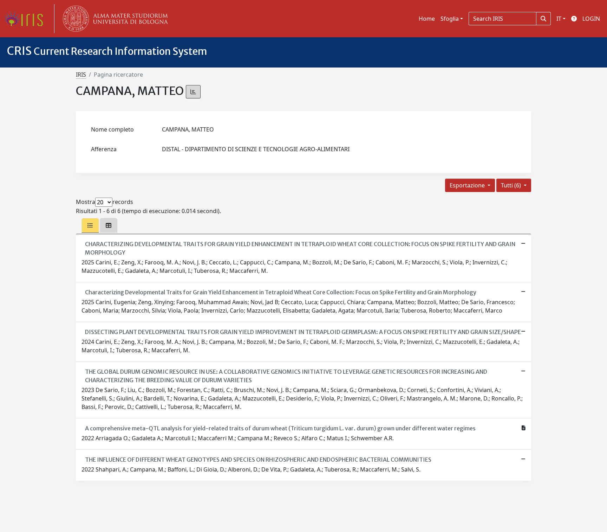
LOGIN (591, 19)
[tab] (90, 225)
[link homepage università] (114, 18)
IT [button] (558, 19)
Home (427, 19)
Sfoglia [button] (449, 19)
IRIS (81, 74)
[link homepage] (26, 18)
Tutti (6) (511, 185)
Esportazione (468, 185)
